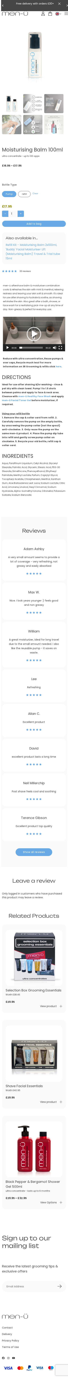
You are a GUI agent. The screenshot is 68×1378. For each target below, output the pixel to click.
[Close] (59, 3)
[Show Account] (43, 14)
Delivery (7, 1334)
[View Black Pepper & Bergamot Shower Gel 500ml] (34, 1149)
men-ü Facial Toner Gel (16, 400)
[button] (34, 334)
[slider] (31, 348)
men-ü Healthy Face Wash (34, 396)
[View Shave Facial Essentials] (34, 1053)
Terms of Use (10, 1347)
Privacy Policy (10, 1340)
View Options (48, 1202)
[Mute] (54, 347)
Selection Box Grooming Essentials (33, 990)
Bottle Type (9, 185)
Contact (7, 1327)
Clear (35, 193)
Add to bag (33, 224)
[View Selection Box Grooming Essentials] (34, 958)
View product (48, 1006)
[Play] (7, 347)
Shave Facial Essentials (24, 1086)
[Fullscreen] (60, 347)
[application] (34, 334)
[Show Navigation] (66, 14)
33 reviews (25, 271)
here (58, 366)
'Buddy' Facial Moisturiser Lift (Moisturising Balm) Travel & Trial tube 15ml (33, 253)
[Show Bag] (50, 14)
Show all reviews (34, 852)
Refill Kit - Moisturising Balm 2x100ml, (31, 245)
